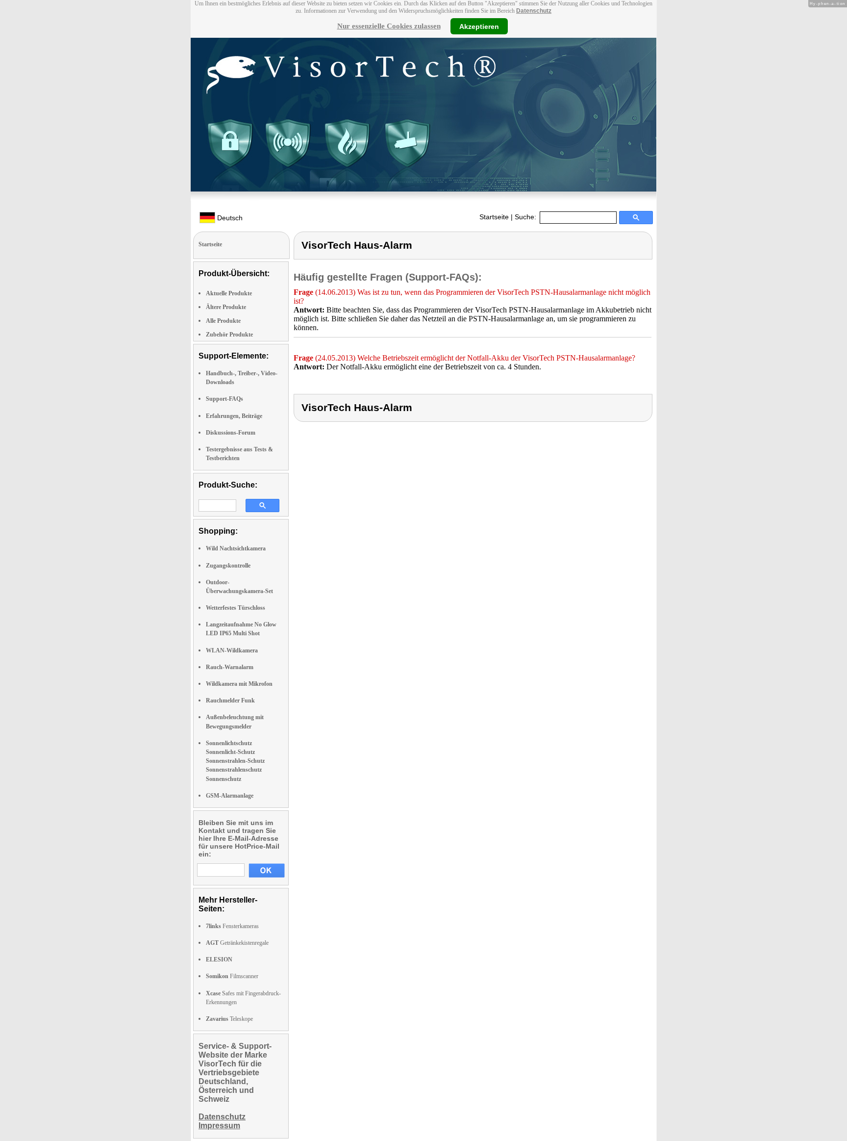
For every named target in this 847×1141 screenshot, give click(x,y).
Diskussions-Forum (230, 432)
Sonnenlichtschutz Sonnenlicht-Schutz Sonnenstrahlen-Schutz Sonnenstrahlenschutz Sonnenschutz (235, 761)
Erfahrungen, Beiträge (234, 416)
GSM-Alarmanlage (229, 795)
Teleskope (229, 1018)
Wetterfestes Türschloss (235, 607)
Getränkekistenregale (237, 942)
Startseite (494, 217)
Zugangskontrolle (228, 565)
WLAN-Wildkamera (232, 650)
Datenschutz (533, 10)
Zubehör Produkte (229, 334)
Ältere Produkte (226, 307)
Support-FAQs (224, 398)
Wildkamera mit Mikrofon (239, 683)
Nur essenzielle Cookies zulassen (389, 26)
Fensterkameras (232, 926)
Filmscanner (232, 976)
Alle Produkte (223, 320)
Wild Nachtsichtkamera (236, 548)
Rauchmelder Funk (230, 700)
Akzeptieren (479, 26)
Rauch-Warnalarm (229, 667)
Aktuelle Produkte (229, 293)
